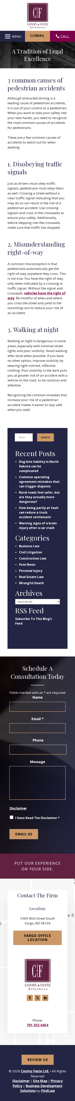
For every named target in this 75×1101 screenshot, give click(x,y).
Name (37, 697)
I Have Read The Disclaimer (37, 818)
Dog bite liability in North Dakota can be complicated (39, 466)
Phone (37, 740)
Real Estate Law (31, 577)
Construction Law (32, 558)
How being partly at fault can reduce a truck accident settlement (39, 512)
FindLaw (48, 1090)
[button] (12, 36)
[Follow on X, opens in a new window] (37, 998)
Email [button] (39, 35)
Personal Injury (30, 571)
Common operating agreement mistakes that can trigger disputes (39, 481)
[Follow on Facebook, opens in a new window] (30, 998)
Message (37, 761)
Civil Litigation (30, 552)
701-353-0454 (37, 1025)
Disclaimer (18, 808)
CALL (64, 36)
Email (37, 718)
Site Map (40, 1081)
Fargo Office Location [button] (37, 937)
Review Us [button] (37, 1059)
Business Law (29, 546)
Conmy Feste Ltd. (35, 1071)
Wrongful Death (31, 583)
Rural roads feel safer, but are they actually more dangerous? (39, 497)
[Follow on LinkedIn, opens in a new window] (45, 998)
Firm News (27, 564)
